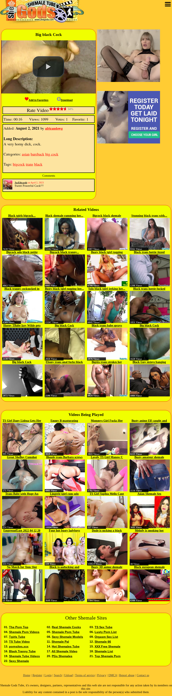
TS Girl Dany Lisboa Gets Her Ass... (22, 421)
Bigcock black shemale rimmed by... (107, 216)
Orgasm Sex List (106, 636)
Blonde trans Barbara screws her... (64, 457)
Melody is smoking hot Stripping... (149, 531)
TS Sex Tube (103, 627)
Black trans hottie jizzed (149, 252)
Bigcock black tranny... (64, 252)
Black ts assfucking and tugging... (64, 567)
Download (67, 100)
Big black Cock (64, 325)
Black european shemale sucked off (149, 567)
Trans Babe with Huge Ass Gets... (21, 494)
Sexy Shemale (19, 661)
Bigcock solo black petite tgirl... (22, 252)
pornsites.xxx (19, 646)
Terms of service (85, 675)
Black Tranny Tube (22, 651)
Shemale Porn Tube (65, 632)
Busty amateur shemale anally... (149, 457)
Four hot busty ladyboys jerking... (64, 531)
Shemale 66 (103, 641)
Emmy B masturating (64, 420)
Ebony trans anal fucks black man (64, 362)
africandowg (54, 128)
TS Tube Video (19, 641)
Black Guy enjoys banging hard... (149, 362)
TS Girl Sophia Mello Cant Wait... (107, 494)
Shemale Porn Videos (24, 632)
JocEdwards (21, 182)
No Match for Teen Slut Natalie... (22, 567)
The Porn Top (18, 627)
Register (37, 675)
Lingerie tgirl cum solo (64, 493)
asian (26, 154)
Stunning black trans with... (149, 215)
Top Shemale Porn (108, 656)
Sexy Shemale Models (67, 636)
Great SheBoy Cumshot (22, 457)
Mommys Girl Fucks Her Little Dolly (107, 421)
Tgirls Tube (17, 636)
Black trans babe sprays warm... (107, 326)
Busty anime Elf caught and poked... (149, 421)
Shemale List (104, 651)
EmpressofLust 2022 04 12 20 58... (21, 531)
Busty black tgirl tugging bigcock (107, 252)
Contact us (143, 675)
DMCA (112, 675)
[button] (48, 66)
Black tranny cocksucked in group (21, 289)
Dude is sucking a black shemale (107, 531)
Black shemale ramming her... (64, 215)
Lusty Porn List (106, 632)
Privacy (101, 675)
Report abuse (126, 675)
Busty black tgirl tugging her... (64, 288)
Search (58, 675)
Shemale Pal (60, 641)
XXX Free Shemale (107, 646)
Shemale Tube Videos (24, 656)
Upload (68, 675)
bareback (37, 154)
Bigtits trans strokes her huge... (107, 362)
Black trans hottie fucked (149, 288)
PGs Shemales (62, 656)
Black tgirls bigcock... (22, 215)
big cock (51, 154)
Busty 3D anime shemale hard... (106, 567)
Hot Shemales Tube (65, 646)
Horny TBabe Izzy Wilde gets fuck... (21, 326)
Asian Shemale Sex (149, 493)
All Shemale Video (64, 651)
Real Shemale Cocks (66, 627)
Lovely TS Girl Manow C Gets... (107, 457)
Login (48, 675)
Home (26, 675)
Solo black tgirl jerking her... (106, 288)
